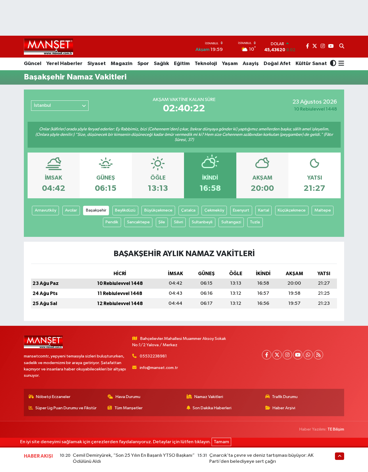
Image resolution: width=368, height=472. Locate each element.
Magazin (122, 63)
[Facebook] (266, 354)
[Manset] (48, 46)
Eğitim (182, 63)
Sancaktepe (138, 222)
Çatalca (188, 210)
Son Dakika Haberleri (212, 408)
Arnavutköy (45, 210)
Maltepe (323, 210)
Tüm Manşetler (128, 408)
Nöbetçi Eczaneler (53, 397)
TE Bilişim (335, 429)
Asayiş (251, 63)
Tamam (221, 441)
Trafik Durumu (285, 397)
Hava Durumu (128, 397)
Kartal (263, 210)
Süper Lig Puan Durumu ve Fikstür (66, 408)
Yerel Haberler (64, 63)
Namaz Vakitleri (208, 397)
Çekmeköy (214, 210)
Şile (161, 222)
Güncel (32, 63)
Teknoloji (206, 63)
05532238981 (153, 356)
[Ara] (341, 46)
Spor (143, 63)
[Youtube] (297, 354)
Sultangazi (231, 222)
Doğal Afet (277, 63)
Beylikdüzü (125, 210)
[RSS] (318, 354)
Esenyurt (241, 210)
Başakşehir (96, 210)
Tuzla (255, 222)
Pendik (112, 222)
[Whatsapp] (308, 354)
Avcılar (71, 210)
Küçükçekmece (292, 210)
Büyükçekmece (158, 210)
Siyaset (96, 63)
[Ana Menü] (340, 64)
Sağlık (161, 63)
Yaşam (230, 63)
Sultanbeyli (202, 222)
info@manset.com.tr (159, 368)
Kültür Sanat (311, 63)
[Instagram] (287, 354)
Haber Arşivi (284, 408)
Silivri (178, 222)
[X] (277, 354)
